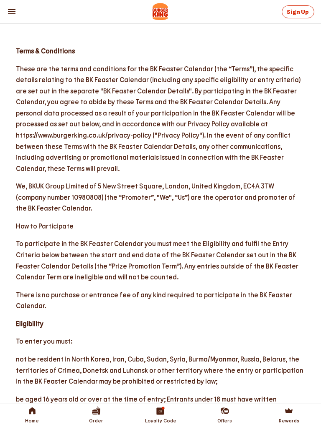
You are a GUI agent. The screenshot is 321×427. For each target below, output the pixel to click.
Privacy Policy (210, 82)
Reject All (240, 104)
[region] (160, 91)
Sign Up (298, 11)
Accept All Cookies (180, 104)
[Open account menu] (12, 12)
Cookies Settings (75, 104)
